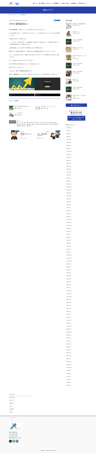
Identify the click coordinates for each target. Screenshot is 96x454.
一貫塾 (29, 122)
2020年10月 (69, 332)
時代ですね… (76, 79)
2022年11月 (68, 258)
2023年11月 (68, 222)
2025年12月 (69, 151)
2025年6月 (68, 166)
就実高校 (19, 124)
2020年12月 (69, 326)
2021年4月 (68, 314)
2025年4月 (68, 172)
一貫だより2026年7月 (77, 63)
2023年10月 (69, 225)
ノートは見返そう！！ (19, 113)
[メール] (13, 441)
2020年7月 (68, 341)
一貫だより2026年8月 (77, 39)
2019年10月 (69, 367)
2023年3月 (68, 246)
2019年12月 (69, 361)
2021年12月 (69, 290)
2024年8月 (68, 195)
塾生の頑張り (12, 397)
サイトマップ (13, 417)
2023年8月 (68, 231)
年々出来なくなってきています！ (48, 106)
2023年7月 (68, 234)
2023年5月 (68, 240)
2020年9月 (68, 335)
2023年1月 (68, 252)
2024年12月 (69, 184)
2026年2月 (68, 145)
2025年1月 (68, 181)
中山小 (38, 122)
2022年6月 (68, 272)
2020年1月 (68, 358)
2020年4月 (68, 349)
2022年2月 (68, 284)
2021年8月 (68, 302)
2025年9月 (68, 157)
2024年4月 (68, 207)
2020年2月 (68, 355)
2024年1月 (68, 216)
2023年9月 (68, 228)
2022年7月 (68, 269)
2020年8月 (68, 338)
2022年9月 (68, 264)
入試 (47, 122)
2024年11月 (68, 187)
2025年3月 (68, 175)
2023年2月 (68, 249)
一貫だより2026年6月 (77, 87)
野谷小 (57, 124)
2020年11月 (68, 329)
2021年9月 (68, 299)
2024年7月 (68, 198)
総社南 (53, 124)
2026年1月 (68, 148)
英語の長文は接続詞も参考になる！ (22, 106)
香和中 (24, 125)
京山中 (43, 122)
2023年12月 (69, 219)
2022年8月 (68, 266)
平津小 (24, 124)
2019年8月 (68, 373)
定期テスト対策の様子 (77, 71)
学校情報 (11, 403)
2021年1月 (68, 323)
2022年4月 (68, 278)
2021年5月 (68, 311)
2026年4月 (68, 139)
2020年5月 (68, 346)
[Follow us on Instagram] (17, 441)
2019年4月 (68, 385)
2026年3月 (68, 142)
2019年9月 (68, 370)
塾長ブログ (57, 20)
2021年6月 (68, 308)
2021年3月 (68, 317)
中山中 (34, 122)
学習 (10, 406)
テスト (19, 122)
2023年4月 (68, 243)
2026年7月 (68, 130)
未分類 (10, 412)
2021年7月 (68, 305)
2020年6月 (68, 344)
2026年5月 (68, 136)
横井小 (39, 124)
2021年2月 (68, 320)
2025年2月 (68, 178)
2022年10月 (69, 261)
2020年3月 (68, 352)
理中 (49, 124)
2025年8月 (68, 160)
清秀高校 (44, 124)
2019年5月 (68, 382)
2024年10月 (69, 190)
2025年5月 (68, 169)
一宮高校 (24, 122)
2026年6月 (68, 133)
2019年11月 (68, 364)
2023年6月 (68, 237)
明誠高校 (29, 124)
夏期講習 (55, 122)
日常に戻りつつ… (76, 31)
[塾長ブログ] (14, 133)
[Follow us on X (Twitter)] (10, 441)
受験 (51, 122)
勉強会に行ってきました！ (78, 47)
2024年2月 (68, 213)
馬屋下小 (29, 125)
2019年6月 (68, 379)
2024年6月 (68, 201)
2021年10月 (69, 296)
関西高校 (19, 125)
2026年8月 (68, 127)
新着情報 (11, 409)
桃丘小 (34, 124)
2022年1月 (68, 287)
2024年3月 (68, 210)
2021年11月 (68, 293)
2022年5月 (68, 275)
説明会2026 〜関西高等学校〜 (79, 23)
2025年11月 (68, 154)
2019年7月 (68, 376)
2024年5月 (68, 204)
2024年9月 (68, 192)
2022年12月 (69, 255)
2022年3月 (68, 281)
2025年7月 (68, 163)
